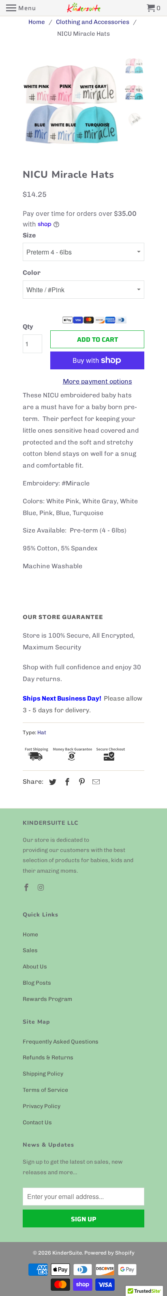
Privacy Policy (41, 1106)
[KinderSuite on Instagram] (41, 887)
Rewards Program (47, 999)
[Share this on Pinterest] (80, 782)
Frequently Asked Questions (60, 1041)
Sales (30, 950)
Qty (28, 326)
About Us (35, 966)
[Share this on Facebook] (66, 782)
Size (29, 235)
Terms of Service (45, 1090)
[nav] (21, 8)
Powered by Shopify (109, 1253)
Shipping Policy (43, 1073)
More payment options (97, 381)
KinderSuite (67, 1253)
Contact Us (37, 1122)
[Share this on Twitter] (51, 782)
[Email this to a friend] (94, 782)
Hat (41, 732)
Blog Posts (37, 982)
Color (32, 272)
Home (30, 934)
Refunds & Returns (48, 1057)
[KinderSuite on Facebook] (27, 887)
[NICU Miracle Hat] (100, 105)
